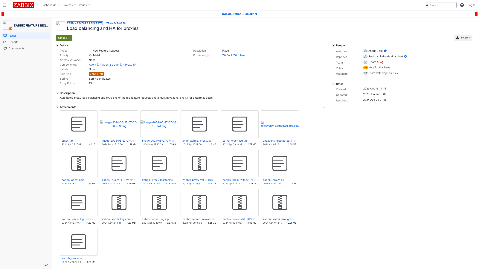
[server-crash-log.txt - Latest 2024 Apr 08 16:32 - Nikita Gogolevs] (239, 124)
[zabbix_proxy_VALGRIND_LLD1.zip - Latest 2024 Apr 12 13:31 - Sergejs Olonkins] (199, 163)
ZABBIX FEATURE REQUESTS (85, 23)
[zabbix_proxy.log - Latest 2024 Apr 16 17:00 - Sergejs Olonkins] (279, 163)
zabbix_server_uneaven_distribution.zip (199, 219)
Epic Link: (66, 73)
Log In (471, 5)
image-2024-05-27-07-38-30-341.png (159, 140)
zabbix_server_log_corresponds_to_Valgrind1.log (78, 219)
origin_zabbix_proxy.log (197, 140)
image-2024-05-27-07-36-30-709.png (119, 140)
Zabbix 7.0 (96, 73)
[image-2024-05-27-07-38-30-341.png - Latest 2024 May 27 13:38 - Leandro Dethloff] (159, 124)
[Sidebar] (46, 265)
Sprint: (64, 78)
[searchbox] (440, 5)
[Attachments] (57, 107)
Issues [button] (83, 5)
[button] (4, 5)
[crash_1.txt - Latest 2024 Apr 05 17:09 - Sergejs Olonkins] (78, 124)
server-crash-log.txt (235, 140)
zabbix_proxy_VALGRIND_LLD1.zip (199, 179)
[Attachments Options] (324, 107)
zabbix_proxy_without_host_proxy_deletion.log (239, 179)
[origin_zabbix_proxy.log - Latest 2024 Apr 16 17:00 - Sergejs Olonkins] (199, 124)
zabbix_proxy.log (273, 179)
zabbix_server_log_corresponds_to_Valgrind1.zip (119, 219)
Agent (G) (95, 64)
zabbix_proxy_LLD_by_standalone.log (119, 179)
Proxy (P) (131, 64)
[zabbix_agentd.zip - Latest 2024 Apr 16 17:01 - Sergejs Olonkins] (78, 163)
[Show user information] (385, 50)
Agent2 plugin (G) (113, 64)
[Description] (57, 93)
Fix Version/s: (201, 55)
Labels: (64, 69)
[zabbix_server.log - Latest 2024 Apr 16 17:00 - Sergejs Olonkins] (78, 242)
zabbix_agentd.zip (73, 179)
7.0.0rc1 (227, 55)
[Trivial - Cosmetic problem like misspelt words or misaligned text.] (90, 55)
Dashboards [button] (49, 5)
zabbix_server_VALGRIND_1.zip (239, 219)
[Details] (57, 45)
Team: (340, 62)
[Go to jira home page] (23, 5)
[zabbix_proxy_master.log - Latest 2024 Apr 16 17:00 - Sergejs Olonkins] (159, 163)
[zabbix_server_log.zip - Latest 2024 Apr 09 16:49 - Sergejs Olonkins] (159, 202)
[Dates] (333, 84)
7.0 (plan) (239, 55)
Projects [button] (68, 5)
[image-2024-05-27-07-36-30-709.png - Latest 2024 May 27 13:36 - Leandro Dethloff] (119, 124)
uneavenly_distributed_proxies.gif (280, 140)
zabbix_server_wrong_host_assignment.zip (280, 219)
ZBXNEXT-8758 (116, 23)
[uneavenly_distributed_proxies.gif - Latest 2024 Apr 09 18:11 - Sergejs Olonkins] (280, 124)
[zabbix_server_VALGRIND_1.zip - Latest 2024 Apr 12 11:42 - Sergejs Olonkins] (239, 202)
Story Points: (67, 83)
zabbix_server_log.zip (155, 219)
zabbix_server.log (72, 258)
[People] (333, 45)
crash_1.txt (68, 140)
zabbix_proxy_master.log (157, 179)
